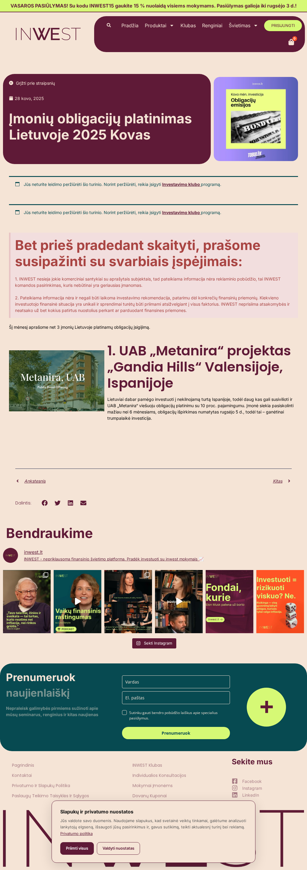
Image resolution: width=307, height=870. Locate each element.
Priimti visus (77, 848)
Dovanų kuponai (150, 796)
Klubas (188, 25)
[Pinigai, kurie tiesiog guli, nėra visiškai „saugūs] (280, 601)
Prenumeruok (176, 733)
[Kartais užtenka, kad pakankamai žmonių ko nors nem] (229, 601)
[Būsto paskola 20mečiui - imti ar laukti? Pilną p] (179, 601)
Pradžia (130, 25)
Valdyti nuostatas (118, 848)
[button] (44, 503)
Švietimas (239, 25)
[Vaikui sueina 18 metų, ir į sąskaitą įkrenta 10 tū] (128, 601)
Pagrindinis (23, 765)
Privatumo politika (76, 833)
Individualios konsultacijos (159, 775)
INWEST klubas (147, 765)
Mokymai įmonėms (153, 786)
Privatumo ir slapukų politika (41, 786)
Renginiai (212, 25)
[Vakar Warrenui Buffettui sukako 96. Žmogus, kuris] (27, 601)
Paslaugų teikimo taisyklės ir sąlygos (50, 796)
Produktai (155, 25)
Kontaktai (22, 775)
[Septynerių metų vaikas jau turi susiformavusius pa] (77, 601)
